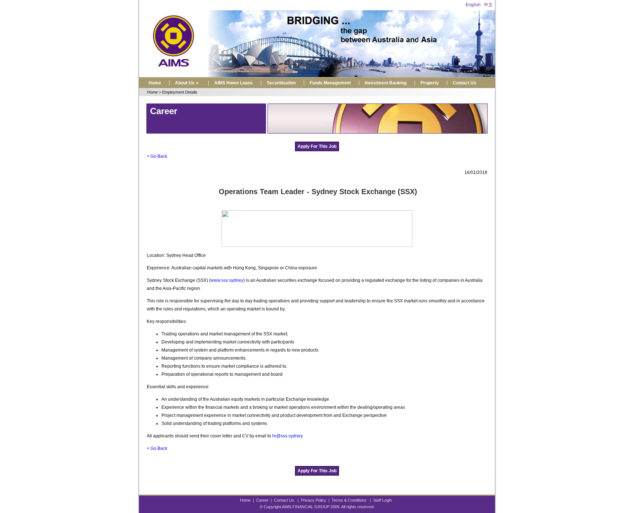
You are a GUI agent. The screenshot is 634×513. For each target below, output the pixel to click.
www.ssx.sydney (227, 280)
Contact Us (464, 83)
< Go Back (157, 156)
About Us (184, 83)
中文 (488, 4)
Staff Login (382, 500)
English (473, 4)
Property (429, 83)
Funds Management (330, 83)
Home (155, 83)
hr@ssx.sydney (287, 436)
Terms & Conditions (349, 500)
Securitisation (281, 83)
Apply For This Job (317, 146)
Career (262, 500)
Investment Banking (386, 83)
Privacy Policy (313, 500)
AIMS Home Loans (233, 83)
